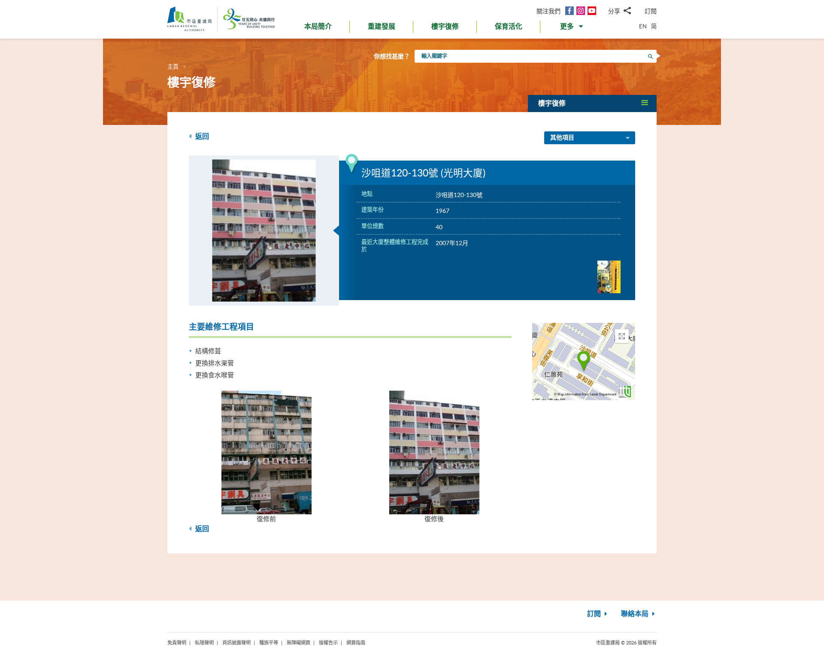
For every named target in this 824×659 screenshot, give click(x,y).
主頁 (173, 66)
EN (643, 26)
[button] (572, 28)
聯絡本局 (635, 613)
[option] (264, 230)
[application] (583, 361)
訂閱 (651, 11)
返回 (201, 136)
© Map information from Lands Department (585, 394)
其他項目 (562, 138)
